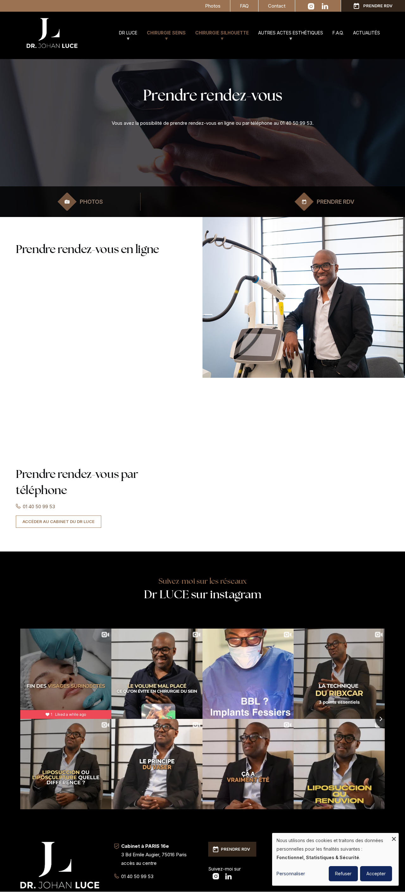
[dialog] (335, 859)
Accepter (376, 873)
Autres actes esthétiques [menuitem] (288, 35)
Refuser (343, 873)
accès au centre (139, 863)
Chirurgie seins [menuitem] (164, 35)
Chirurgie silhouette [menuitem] (219, 35)
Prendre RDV (377, 5)
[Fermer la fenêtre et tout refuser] (394, 837)
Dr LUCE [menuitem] (125, 35)
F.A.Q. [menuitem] (338, 32)
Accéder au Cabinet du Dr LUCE (58, 521)
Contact (276, 6)
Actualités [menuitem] (366, 32)
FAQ (244, 6)
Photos (213, 6)
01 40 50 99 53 (39, 506)
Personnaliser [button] (291, 873)
